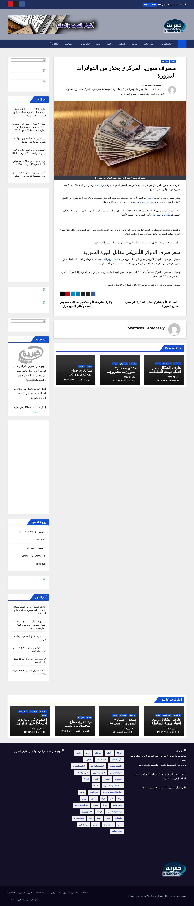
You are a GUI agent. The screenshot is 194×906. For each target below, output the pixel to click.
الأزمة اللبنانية (117, 759)
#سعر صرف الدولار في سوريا (89, 89)
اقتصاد (173, 61)
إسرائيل (98, 753)
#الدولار (143, 89)
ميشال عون (83, 825)
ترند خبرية (85, 43)
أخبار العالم (149, 43)
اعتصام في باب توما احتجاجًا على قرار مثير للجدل (30, 723)
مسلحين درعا (79, 818)
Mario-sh (69, 380)
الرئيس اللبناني (82, 772)
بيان (149, 198)
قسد (108, 818)
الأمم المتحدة (101, 759)
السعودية (118, 779)
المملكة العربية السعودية (113, 786)
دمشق (93, 799)
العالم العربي (166, 43)
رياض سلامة (117, 805)
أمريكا (119, 753)
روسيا (84, 799)
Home (85, 892)
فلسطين (118, 818)
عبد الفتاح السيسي (114, 812)
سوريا (105, 805)
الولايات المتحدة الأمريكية (112, 792)
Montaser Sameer (151, 85)
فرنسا (99, 812)
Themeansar (181, 896)
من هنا (36, 411)
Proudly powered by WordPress (143, 896)
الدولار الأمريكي (116, 772)
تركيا (120, 799)
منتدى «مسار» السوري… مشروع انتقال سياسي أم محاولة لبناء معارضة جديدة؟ (29, 127)
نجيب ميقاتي (117, 831)
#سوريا (69, 89)
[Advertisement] (28, 234)
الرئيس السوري (99, 772)
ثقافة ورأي (54, 43)
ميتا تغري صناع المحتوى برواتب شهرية (81, 374)
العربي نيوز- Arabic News (32, 531)
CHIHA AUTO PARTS (34, 555)
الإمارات (88, 759)
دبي (111, 799)
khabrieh (41, 563)
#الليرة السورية (112, 89)
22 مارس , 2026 (82, 731)
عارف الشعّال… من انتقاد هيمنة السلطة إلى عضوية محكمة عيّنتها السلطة (29, 112)
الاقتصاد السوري (116, 766)
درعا (103, 799)
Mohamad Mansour (168, 381)
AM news (40, 539)
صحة (98, 43)
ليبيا (90, 818)
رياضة (110, 43)
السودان (107, 779)
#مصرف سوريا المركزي (133, 94)
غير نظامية (100, 185)
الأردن (78, 753)
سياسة (135, 43)
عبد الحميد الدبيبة (81, 805)
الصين (96, 779)
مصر (120, 825)
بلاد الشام (165, 61)
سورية (95, 805)
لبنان (99, 818)
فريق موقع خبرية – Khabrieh (20, 892)
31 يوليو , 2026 (173, 729)
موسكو (95, 825)
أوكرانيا (109, 753)
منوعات (68, 43)
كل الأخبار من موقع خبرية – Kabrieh (23, 899)
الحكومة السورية (79, 766)
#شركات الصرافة (155, 94)
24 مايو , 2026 (128, 729)
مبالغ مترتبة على (145, 202)
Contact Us (40, 892)
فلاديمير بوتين (87, 812)
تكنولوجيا (82, 366)
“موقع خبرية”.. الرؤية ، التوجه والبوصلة (63, 892)
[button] (10, 43)
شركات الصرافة (161, 214)
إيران (88, 753)
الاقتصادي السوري (36, 547)
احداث (122, 43)
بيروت (82, 792)
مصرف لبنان (108, 825)
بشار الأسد (94, 792)
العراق (86, 779)
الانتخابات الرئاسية (97, 766)
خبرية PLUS (167, 364)
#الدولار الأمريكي (129, 89)
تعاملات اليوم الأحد (111, 259)
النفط (96, 786)
